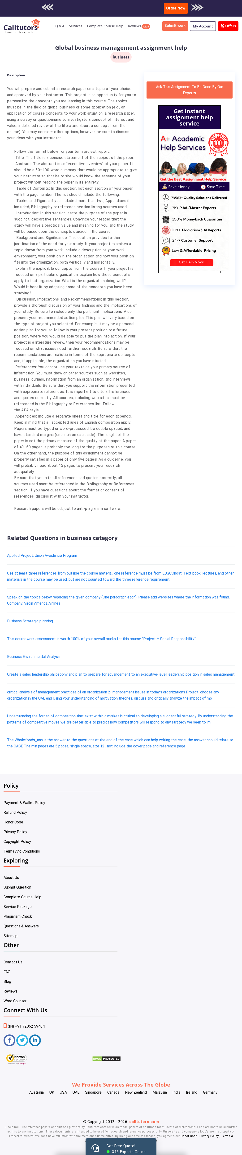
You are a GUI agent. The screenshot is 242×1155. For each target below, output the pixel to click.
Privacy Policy (15, 832)
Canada (113, 1092)
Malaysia (159, 1092)
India (176, 1092)
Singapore (93, 1092)
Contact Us (13, 962)
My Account (203, 26)
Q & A (59, 26)
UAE (76, 1092)
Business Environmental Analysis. (34, 656)
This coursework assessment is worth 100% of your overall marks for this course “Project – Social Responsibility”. (101, 639)
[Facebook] (9, 1040)
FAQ (7, 972)
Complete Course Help (105, 26)
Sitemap (10, 936)
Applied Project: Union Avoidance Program (42, 555)
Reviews (134, 26)
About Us (11, 877)
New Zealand (136, 1092)
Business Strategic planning (30, 621)
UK (51, 1092)
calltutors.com (144, 1121)
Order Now (175, 8)
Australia (36, 1092)
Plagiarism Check (18, 916)
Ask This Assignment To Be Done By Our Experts (189, 90)
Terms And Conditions (22, 851)
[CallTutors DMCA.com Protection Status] (106, 1060)
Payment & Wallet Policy (24, 802)
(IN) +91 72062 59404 (26, 1026)
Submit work (175, 25)
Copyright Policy (17, 841)
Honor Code (13, 822)
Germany (210, 1092)
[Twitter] (22, 1040)
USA (63, 1092)
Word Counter (15, 1001)
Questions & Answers (21, 926)
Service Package (18, 906)
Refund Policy (15, 812)
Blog (7, 981)
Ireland (191, 1092)
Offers (230, 25)
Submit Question (17, 887)
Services (75, 26)
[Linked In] (35, 1040)
